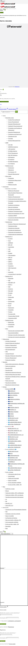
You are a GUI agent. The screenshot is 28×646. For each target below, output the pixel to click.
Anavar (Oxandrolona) (13, 122)
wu (6, 499)
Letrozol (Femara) (9, 353)
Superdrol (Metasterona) (14, 132)
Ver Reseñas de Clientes (11, 518)
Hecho (2, 12)
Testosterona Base (12, 226)
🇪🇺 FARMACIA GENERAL (14, 399)
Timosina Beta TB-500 (13, 316)
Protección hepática (10, 360)
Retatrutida (11, 297)
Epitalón (10, 253)
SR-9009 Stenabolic (13, 161)
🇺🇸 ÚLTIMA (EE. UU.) (13, 432)
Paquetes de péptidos (10, 382)
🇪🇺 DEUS (10, 453)
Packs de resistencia (10, 366)
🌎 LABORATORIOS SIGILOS (14, 422)
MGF (9, 280)
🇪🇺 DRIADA (11, 397)
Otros (6, 328)
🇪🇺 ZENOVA (11, 416)
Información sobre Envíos (14, 474)
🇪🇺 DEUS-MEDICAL (13, 395)
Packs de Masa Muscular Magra (13, 374)
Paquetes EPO (8, 368)
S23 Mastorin (11, 157)
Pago (4, 486)
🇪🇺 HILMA (10, 401)
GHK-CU (10, 257)
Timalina (10, 312)
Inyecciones (5, 186)
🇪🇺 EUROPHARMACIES (13, 393)
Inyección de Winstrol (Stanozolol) (16, 217)
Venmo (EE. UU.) (9, 505)
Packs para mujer (9, 380)
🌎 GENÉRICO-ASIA (13, 420)
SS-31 (9, 305)
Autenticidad (11, 476)
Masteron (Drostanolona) (14, 197)
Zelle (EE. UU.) (8, 503)
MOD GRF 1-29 (11, 282)
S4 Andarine (11, 159)
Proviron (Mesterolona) (10, 358)
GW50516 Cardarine (13, 147)
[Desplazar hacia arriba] (1, 105)
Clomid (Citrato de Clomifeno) (12, 343)
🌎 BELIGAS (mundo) (13, 418)
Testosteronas (8, 222)
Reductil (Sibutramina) (13, 174)
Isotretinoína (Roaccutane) (14, 180)
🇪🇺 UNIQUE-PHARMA (13, 411)
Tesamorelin (11, 307)
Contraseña (3, 618)
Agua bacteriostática (13, 333)
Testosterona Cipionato (13, 228)
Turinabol (10, 138)
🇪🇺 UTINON (10, 414)
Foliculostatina (11, 255)
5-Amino (10, 238)
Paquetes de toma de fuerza (12, 385)
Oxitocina (10, 289)
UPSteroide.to (17, 86)
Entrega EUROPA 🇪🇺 (10, 389)
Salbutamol (11, 170)
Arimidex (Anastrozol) (10, 341)
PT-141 (9, 295)
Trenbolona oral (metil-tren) (14, 134)
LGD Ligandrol (11, 149)
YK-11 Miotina (11, 163)
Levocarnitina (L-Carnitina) (14, 274)
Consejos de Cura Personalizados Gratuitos (15, 509)
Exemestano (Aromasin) (11, 347)
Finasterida (11, 178)
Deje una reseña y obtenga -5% (13, 520)
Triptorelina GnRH (12, 318)
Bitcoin (7, 491)
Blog (6, 528)
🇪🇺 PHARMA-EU (12, 409)
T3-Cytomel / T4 (12, 172)
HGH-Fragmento (12, 268)
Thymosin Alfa (11, 314)
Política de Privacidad (13, 478)
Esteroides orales (9, 117)
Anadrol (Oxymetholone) (14, 119)
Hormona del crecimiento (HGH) (16, 330)
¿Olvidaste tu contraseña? (14, 621)
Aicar (9, 240)
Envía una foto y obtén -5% (14, 484)
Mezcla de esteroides (13, 219)
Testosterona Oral (12, 136)
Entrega (5, 387)
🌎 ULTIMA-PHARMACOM (14, 424)
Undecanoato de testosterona (15, 234)
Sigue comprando (4, 101)
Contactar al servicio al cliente (12, 513)
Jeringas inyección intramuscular (16, 335)
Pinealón (10, 293)
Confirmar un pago (10, 488)
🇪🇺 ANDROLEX (11, 391)
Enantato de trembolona (14, 209)
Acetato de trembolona (13, 205)
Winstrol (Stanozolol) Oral (14, 140)
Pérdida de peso (9, 165)
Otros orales (8, 176)
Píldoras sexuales (12, 184)
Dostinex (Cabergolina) (10, 345)
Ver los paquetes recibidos (14, 482)
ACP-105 (10, 144)
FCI (9, 270)
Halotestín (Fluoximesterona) (15, 126)
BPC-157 (10, 245)
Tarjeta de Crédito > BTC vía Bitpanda (14, 493)
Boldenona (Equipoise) (13, 190)
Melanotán (10, 278)
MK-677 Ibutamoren (13, 153)
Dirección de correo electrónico (8, 633)
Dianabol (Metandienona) (14, 124)
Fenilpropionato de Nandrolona (15, 199)
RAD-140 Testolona (12, 155)
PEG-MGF (10, 291)
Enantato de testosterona (14, 230)
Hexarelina (10, 266)
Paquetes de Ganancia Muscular (13, 372)
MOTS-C (10, 284)
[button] (14, 586)
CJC (9, 249)
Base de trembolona (13, 207)
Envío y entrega (9, 472)
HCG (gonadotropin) (10, 349)
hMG (6, 351)
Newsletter (8, 526)
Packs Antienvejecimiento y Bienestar (14, 364)
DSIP (9, 251)
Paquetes (5, 362)
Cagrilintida (11, 247)
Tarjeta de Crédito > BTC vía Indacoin (14, 495)
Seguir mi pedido (12, 480)
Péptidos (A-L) (8, 236)
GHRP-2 (10, 259)
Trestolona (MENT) (12, 215)
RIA (6, 501)
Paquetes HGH (8, 370)
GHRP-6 (10, 261)
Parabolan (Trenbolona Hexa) (15, 211)
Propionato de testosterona (14, 232)
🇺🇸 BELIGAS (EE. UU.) (13, 428)
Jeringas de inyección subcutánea (16, 337)
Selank (9, 299)
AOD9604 (10, 242)
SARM (6, 142)
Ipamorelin (10, 272)
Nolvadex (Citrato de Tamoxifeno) (13, 355)
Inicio (1, 8)
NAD (9, 286)
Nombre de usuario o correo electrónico (10, 613)
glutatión (10, 263)
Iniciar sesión (3, 623)
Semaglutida (11, 301)
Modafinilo (10, 182)
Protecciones (6, 339)
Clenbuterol (11, 167)
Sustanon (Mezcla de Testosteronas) (17, 224)
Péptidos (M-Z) (9, 276)
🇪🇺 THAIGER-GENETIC (13, 407)
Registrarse (11, 627)
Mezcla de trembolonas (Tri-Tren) (16, 213)
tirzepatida (10, 309)
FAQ (6, 511)
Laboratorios (5, 8)
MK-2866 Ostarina (12, 151)
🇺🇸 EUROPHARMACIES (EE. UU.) (16, 434)
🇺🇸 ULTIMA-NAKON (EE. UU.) (15, 430)
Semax (10, 303)
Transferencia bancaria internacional (14, 497)
